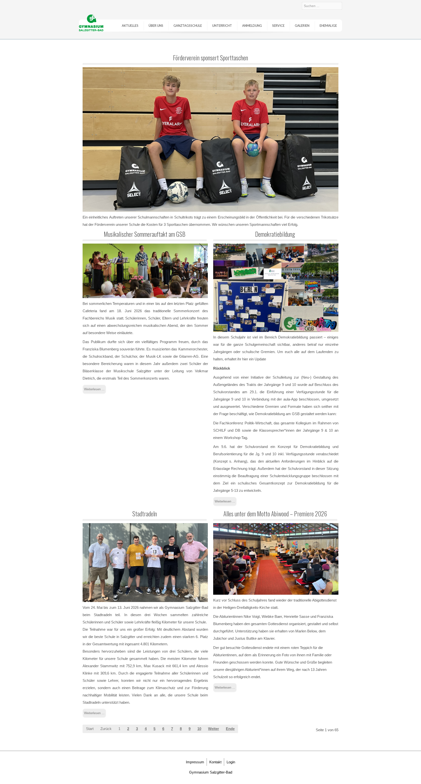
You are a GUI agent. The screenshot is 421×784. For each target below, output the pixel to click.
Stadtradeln (144, 513)
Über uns (156, 25)
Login (231, 762)
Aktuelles (130, 25)
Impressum (195, 762)
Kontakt (215, 762)
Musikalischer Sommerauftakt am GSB (144, 233)
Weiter (213, 729)
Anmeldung (252, 25)
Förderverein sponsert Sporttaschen (210, 57)
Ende (230, 729)
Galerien (302, 25)
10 (199, 729)
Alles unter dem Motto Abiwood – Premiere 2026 (275, 513)
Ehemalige (328, 25)
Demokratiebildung (275, 233)
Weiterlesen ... (94, 389)
